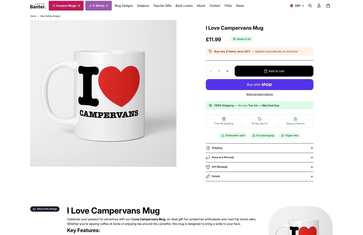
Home (33, 16)
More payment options (260, 94)
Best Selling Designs (50, 16)
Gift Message (220, 166)
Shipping (217, 147)
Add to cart (276, 71)
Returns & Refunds (223, 157)
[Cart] (328, 5)
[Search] (310, 5)
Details (216, 176)
